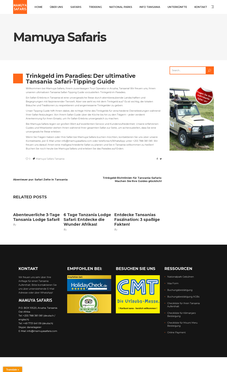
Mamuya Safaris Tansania (50, 158)
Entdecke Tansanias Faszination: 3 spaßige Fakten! (137, 219)
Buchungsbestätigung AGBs (183, 296)
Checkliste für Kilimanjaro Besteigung (181, 314)
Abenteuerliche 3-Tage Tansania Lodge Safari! (36, 217)
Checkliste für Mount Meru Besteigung (182, 324)
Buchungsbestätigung (179, 289)
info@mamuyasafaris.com (42, 331)
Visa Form (173, 283)
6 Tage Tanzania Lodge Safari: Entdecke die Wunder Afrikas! (87, 219)
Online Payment (176, 332)
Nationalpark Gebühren (180, 276)
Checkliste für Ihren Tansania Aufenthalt (183, 305)
